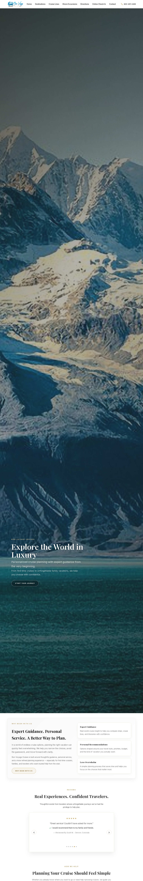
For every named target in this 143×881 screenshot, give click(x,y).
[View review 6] (76, 846)
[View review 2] (68, 846)
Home (29, 4)
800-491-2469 (130, 4)
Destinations (40, 4)
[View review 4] (72, 846)
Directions (84, 4)
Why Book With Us (24, 771)
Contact (112, 4)
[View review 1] (66, 846)
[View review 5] (74, 846)
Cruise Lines (54, 4)
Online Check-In (99, 4)
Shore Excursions (69, 4)
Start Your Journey (25, 583)
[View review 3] (70, 846)
